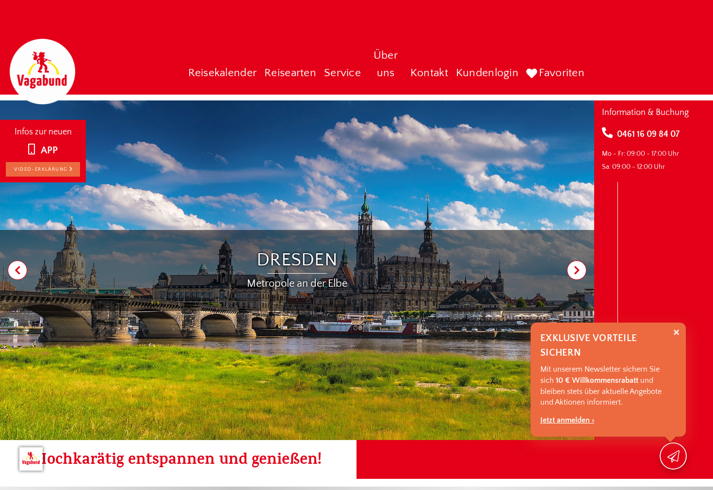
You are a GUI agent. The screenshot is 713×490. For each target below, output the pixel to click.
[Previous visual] (17, 270)
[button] (222, 74)
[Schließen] (676, 333)
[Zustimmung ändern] (31, 459)
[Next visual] (576, 270)
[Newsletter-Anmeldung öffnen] (673, 456)
